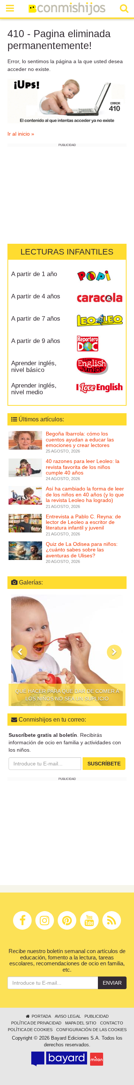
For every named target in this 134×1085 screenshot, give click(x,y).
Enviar (112, 983)
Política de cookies (30, 1029)
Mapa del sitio (80, 1023)
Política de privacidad (36, 1023)
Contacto (111, 1023)
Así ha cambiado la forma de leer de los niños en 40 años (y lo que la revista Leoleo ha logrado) (85, 494)
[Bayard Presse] (59, 1059)
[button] (19, 652)
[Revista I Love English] (99, 388)
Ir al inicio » (20, 134)
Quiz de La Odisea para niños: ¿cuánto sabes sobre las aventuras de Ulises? (82, 549)
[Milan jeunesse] (96, 1059)
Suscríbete (104, 764)
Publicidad (96, 1016)
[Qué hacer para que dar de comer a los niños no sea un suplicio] (67, 650)
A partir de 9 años (35, 340)
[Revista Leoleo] (99, 321)
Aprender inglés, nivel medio (34, 389)
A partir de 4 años (35, 296)
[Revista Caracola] (99, 299)
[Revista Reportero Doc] (99, 343)
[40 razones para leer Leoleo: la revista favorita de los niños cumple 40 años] (25, 467)
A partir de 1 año (34, 274)
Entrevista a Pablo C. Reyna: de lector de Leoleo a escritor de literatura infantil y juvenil (83, 522)
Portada (41, 1016)
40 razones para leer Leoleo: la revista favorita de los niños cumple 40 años (82, 467)
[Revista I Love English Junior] (99, 366)
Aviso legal (68, 1016)
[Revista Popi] (99, 276)
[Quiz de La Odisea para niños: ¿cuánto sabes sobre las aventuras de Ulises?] (25, 550)
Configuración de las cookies (91, 1029)
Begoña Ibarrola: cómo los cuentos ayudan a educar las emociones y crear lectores (80, 439)
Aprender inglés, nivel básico (34, 367)
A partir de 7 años (35, 318)
